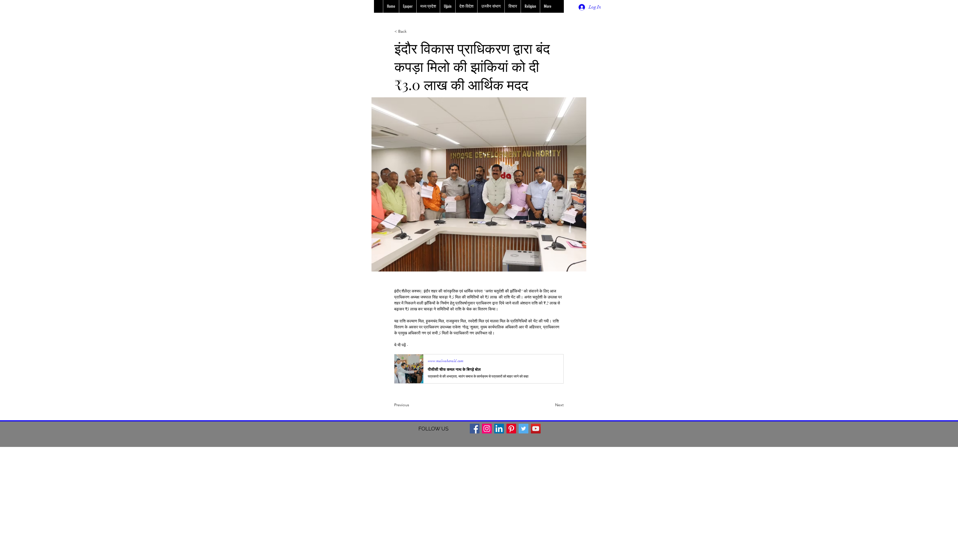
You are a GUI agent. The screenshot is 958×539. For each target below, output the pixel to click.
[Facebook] (474, 428)
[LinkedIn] (499, 428)
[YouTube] (536, 428)
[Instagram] (487, 428)
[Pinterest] (511, 428)
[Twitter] (523, 428)
